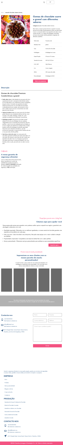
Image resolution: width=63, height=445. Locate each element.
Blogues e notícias (9, 389)
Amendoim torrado (9, 418)
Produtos (7, 382)
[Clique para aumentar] (3, 41)
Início (2, 12)
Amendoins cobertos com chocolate (13, 408)
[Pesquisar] (44, 2)
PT (50, 2)
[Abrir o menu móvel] (1, 2)
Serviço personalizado (10, 386)
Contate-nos (7, 395)
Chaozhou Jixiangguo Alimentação (24, 443)
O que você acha (8, 392)
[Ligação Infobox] (33, 159)
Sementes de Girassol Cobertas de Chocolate (15, 402)
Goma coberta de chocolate (11, 414)
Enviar (47, 346)
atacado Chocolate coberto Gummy (13, 12)
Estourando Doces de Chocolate (12, 411)
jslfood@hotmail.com (9, 324)
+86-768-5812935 (8, 319)
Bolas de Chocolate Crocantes (11, 405)
